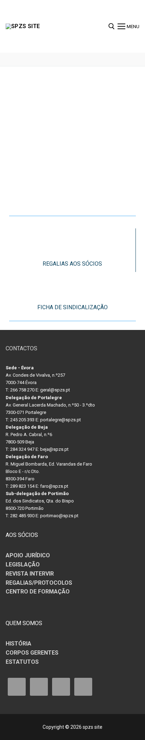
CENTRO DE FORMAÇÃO (38, 591)
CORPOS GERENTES (32, 652)
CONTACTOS (21, 348)
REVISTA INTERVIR (30, 573)
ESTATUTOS (22, 661)
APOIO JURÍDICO (28, 555)
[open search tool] (111, 26)
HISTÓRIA (18, 643)
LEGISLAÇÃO (23, 564)
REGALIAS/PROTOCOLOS (39, 582)
